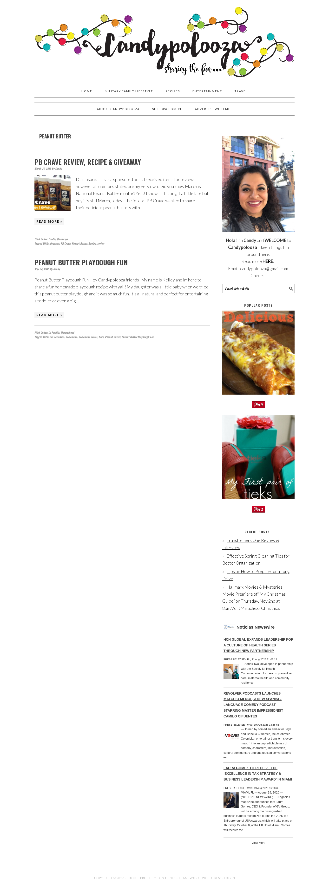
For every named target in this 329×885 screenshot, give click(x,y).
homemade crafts (88, 337)
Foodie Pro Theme (142, 878)
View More (258, 843)
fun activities (56, 337)
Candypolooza (164, 40)
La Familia (53, 332)
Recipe (92, 243)
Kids (101, 337)
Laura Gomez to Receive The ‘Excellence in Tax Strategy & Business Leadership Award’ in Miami (258, 773)
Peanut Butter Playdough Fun (81, 262)
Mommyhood (67, 332)
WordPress (212, 878)
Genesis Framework (182, 878)
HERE (268, 261)
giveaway (54, 243)
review (100, 243)
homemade (71, 337)
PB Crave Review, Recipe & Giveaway (87, 162)
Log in (229, 878)
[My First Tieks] (258, 502)
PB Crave (65, 243)
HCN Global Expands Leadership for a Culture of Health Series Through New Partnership (258, 645)
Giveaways (62, 239)
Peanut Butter (79, 243)
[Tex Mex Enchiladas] (258, 397)
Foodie (51, 239)
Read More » (49, 221)
